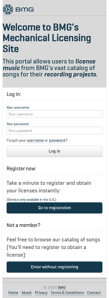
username (35, 141)
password (57, 141)
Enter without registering (54, 267)
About (27, 293)
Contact (94, 293)
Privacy (41, 293)
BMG (62, 288)
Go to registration (54, 208)
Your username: (18, 107)
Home (13, 293)
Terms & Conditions (67, 293)
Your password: (18, 124)
